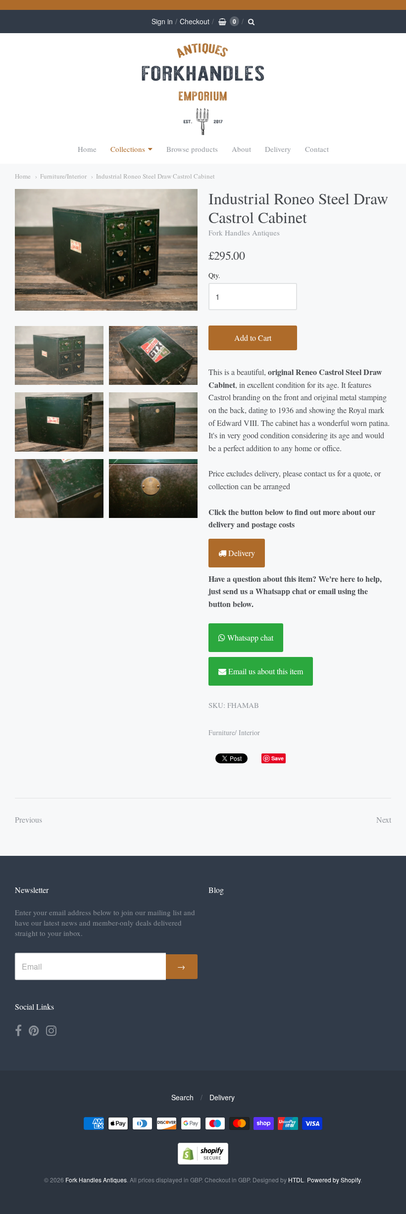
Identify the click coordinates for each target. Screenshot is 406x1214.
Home (87, 149)
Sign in (162, 21)
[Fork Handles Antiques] (203, 89)
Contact (317, 149)
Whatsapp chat (249, 637)
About (241, 149)
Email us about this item (264, 671)
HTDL (296, 1179)
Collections (127, 149)
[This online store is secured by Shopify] (203, 1161)
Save (277, 758)
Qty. (214, 276)
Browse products (192, 149)
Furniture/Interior (63, 176)
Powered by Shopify (333, 1179)
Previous (28, 819)
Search (182, 1097)
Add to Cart (252, 337)
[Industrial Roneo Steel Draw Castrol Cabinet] (59, 355)
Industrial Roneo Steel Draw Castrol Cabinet (155, 176)
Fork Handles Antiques (244, 232)
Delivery (278, 149)
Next (383, 819)
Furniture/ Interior (234, 732)
